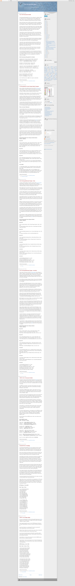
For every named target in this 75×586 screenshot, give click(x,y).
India (55, 71)
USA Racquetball (38, 88)
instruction (48, 72)
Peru (55, 76)
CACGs (55, 67)
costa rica (55, 68)
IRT (30, 17)
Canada (45, 68)
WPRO (26, 176)
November (47, 35)
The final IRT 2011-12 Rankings (24, 445)
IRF (32, 216)
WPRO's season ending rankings (24, 517)
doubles (46, 69)
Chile (49, 68)
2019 (46, 27)
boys (51, 67)
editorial (23, 176)
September (47, 37)
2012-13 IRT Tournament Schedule (25, 14)
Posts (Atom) (25, 576)
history (53, 71)
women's (55, 78)
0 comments (33, 175)
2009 (46, 56)
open (54, 75)
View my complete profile (47, 143)
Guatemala (45, 71)
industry (45, 72)
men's (52, 74)
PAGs (48, 76)
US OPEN (47, 78)
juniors (56, 73)
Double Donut (47, 115)
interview (56, 72)
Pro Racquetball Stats (48, 108)
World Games (50, 79)
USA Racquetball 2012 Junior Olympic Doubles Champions (29, 86)
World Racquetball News (49, 114)
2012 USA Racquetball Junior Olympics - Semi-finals (28, 270)
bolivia (48, 67)
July (46, 39)
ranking (23, 571)
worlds (55, 79)
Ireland (45, 73)
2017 (46, 29)
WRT (49, 80)
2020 (46, 26)
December (47, 34)
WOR (46, 79)
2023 (46, 23)
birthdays (52, 66)
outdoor (45, 76)
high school (49, 71)
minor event (47, 75)
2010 (46, 55)
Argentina (45, 66)
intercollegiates (52, 72)
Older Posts (40, 574)
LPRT (47, 74)
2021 (46, 25)
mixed (51, 75)
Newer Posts (20, 574)
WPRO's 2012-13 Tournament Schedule (26, 377)
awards (48, 66)
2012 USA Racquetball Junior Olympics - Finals (27, 180)
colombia (52, 68)
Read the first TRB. (52, 142)
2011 (46, 54)
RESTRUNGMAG (48, 107)
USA (24, 176)
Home (30, 574)
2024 (46, 22)
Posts (46, 132)
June (46, 40)
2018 (46, 28)
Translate (50, 102)
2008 (46, 57)
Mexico (56, 74)
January (47, 53)
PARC (51, 76)
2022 (46, 24)
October (47, 36)
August (47, 38)
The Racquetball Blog (30, 4)
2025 (46, 21)
